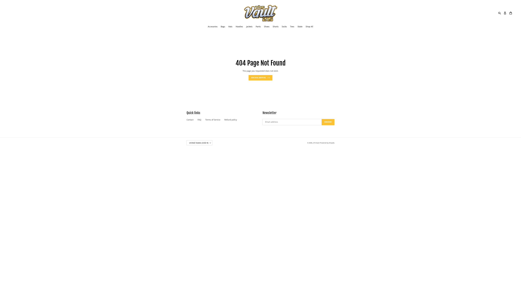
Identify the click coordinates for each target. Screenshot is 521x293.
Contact (190, 119)
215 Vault (316, 143)
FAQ (199, 119)
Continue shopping (258, 78)
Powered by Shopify (327, 143)
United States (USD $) (198, 142)
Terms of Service (212, 119)
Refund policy (230, 119)
